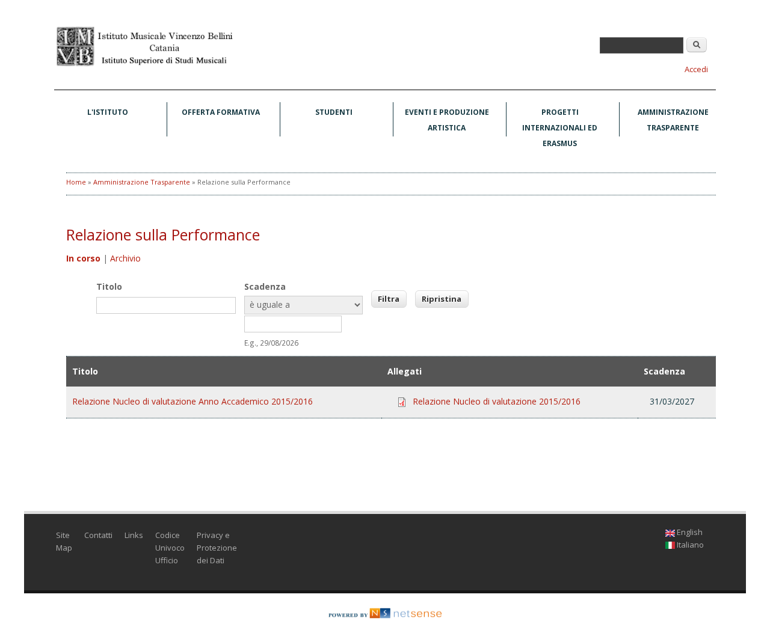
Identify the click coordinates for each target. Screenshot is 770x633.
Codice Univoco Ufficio (170, 548)
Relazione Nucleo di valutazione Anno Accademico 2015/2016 (192, 401)
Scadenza (265, 286)
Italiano (689, 544)
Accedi (696, 69)
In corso (83, 258)
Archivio (125, 258)
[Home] (144, 65)
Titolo (109, 286)
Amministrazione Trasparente (673, 120)
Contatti (98, 535)
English (689, 532)
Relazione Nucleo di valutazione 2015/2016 (497, 401)
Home (76, 181)
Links (134, 535)
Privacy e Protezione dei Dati (217, 548)
